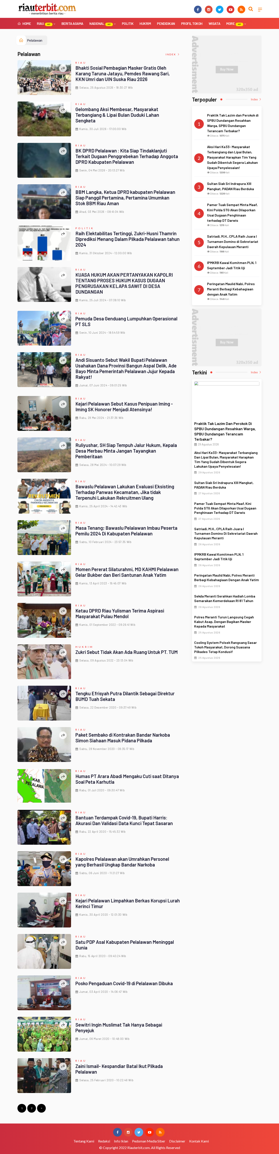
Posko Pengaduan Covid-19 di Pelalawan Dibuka (124, 983)
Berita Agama (72, 23)
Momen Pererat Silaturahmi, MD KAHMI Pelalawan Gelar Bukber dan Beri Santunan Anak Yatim (127, 572)
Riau (43, 23)
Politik (128, 23)
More (233, 23)
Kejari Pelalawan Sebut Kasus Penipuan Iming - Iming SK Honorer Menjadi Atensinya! (124, 406)
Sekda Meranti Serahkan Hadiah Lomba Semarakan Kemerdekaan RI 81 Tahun (224, 598)
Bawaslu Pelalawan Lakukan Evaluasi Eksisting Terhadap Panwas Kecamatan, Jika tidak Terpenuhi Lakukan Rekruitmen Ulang (124, 492)
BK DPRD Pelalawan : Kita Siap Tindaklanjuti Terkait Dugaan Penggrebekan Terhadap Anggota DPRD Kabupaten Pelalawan (126, 156)
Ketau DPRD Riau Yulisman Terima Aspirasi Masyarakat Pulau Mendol (119, 613)
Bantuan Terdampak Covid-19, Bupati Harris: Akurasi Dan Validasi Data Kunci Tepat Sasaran (124, 820)
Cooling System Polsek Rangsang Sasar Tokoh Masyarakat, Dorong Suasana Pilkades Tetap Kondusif (225, 647)
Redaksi (104, 1141)
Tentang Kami (83, 1141)
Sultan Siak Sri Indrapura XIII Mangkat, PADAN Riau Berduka (223, 485)
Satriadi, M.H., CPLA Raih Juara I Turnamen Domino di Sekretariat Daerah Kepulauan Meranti (226, 533)
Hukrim (145, 23)
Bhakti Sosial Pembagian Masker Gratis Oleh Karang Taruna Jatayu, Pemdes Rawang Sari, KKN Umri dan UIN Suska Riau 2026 (122, 73)
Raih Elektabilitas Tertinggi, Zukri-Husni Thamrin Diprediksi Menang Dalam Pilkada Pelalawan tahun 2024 (127, 238)
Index (171, 54)
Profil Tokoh (191, 23)
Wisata (214, 23)
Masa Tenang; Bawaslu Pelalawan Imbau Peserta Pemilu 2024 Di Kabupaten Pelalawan (126, 530)
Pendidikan (166, 23)
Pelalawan (34, 40)
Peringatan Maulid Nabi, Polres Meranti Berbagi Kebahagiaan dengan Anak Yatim (226, 577)
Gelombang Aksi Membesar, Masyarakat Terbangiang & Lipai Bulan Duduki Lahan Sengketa (117, 114)
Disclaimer (177, 1141)
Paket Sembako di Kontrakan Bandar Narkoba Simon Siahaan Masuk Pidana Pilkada (122, 737)
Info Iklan (121, 1141)
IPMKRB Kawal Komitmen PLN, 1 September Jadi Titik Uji (218, 556)
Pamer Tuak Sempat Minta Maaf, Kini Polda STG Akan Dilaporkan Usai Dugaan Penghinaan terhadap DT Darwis (225, 508)
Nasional (100, 23)
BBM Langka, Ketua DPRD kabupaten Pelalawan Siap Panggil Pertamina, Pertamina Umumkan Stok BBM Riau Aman (125, 197)
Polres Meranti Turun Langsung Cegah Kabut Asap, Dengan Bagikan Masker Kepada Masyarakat (224, 621)
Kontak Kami (199, 1141)
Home (26, 23)
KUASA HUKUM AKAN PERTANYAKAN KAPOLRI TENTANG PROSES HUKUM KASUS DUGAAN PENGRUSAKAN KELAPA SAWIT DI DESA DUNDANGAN (124, 283)
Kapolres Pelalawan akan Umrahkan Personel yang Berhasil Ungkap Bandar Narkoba (122, 861)
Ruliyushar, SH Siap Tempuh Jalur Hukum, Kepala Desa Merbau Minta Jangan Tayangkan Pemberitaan (126, 450)
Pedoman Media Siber (148, 1141)
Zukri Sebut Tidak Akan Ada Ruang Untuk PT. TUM (126, 652)
